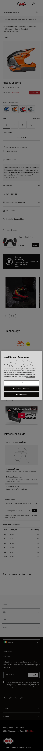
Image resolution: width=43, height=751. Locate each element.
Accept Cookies (21, 395)
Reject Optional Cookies (21, 389)
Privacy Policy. (31, 376)
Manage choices (21, 383)
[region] (21, 375)
